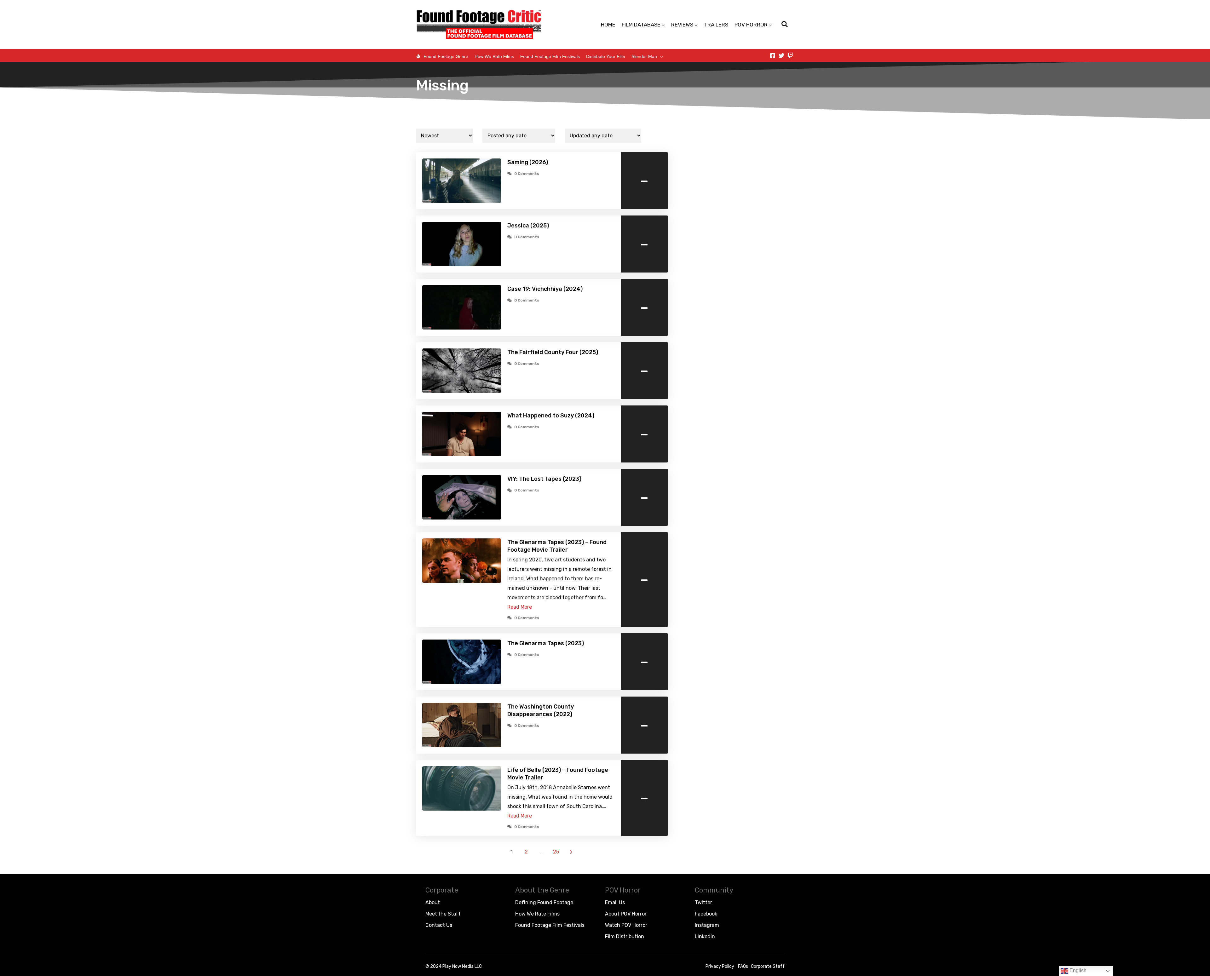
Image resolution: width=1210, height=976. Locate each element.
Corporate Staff (768, 966)
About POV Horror (626, 914)
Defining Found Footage (544, 902)
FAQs (743, 966)
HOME (608, 24)
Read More (519, 607)
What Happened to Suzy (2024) (550, 415)
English (1077, 970)
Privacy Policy (720, 966)
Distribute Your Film (605, 56)
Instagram (707, 925)
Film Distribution (624, 936)
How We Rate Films (494, 56)
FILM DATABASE (641, 24)
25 (556, 852)
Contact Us (438, 925)
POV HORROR (751, 24)
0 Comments (526, 173)
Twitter (703, 902)
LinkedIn (705, 936)
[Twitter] (781, 55)
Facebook (706, 914)
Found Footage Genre (446, 56)
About (432, 902)
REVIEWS (682, 24)
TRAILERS (716, 24)
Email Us (615, 902)
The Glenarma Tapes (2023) (545, 643)
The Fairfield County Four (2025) (552, 352)
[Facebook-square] (772, 55)
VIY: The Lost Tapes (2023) (544, 478)
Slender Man (644, 56)
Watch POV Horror (626, 925)
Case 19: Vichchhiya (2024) (545, 288)
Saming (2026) (527, 162)
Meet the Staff (443, 914)
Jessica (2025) (528, 225)
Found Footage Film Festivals (550, 56)
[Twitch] (790, 55)
